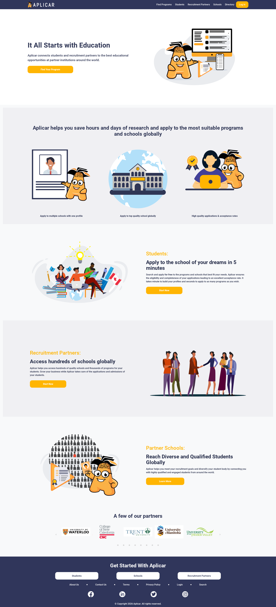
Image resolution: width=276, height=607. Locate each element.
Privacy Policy (153, 584)
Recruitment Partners (199, 4)
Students (179, 4)
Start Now (164, 290)
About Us (74, 584)
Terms (126, 584)
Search (203, 584)
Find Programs (164, 4)
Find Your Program (50, 69)
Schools (217, 4)
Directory (229, 4)
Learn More (165, 481)
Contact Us (100, 584)
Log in (242, 4)
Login (180, 584)
